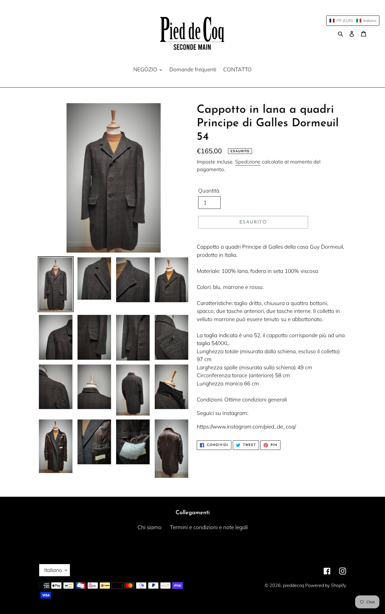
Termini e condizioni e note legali (209, 527)
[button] (353, 20)
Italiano (53, 570)
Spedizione (247, 161)
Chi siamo (149, 527)
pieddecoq (294, 585)
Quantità (208, 190)
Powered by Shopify (325, 585)
